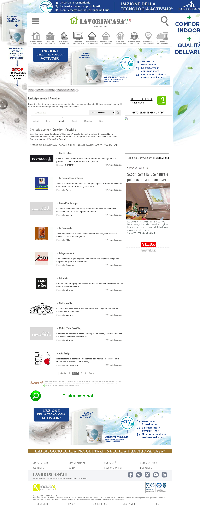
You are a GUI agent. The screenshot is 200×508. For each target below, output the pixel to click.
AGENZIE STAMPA (149, 463)
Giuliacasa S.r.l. (66, 303)
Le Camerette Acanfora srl (71, 178)
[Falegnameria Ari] (41, 264)
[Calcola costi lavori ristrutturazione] (50, 38)
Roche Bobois (65, 153)
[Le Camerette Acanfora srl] (41, 189)
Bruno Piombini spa (68, 203)
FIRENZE (79, 145)
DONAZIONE (146, 468)
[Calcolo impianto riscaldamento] (92, 38)
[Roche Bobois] (41, 164)
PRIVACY (71, 504)
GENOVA (98, 145)
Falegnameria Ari (67, 253)
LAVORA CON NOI (113, 468)
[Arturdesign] (41, 364)
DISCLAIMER (129, 504)
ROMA (46, 145)
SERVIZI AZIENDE (77, 463)
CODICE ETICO (100, 504)
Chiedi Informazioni (115, 165)
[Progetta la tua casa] (100, 453)
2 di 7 (75, 373)
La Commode (65, 228)
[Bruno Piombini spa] (41, 214)
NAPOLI (62, 145)
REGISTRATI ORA (141, 99)
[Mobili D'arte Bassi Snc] (41, 339)
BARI (116, 145)
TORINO (70, 145)
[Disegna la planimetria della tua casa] (78, 38)
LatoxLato (63, 278)
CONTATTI (73, 468)
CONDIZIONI (42, 504)
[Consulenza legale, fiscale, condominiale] (134, 38)
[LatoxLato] (41, 289)
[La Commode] (41, 239)
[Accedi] (161, 104)
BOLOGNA (88, 145)
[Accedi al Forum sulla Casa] (120, 38)
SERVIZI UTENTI (40, 463)
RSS (157, 504)
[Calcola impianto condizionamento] (106, 38)
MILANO (53, 145)
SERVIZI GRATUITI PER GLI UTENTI (148, 113)
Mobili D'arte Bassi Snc (70, 328)
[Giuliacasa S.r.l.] (41, 314)
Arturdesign (64, 353)
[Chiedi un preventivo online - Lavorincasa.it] (75, 401)
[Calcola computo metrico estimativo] (162, 38)
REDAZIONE (38, 468)
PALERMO (108, 145)
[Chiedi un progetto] (64, 38)
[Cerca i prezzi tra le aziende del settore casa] (148, 38)
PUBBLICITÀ (110, 463)
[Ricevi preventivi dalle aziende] (36, 38)
